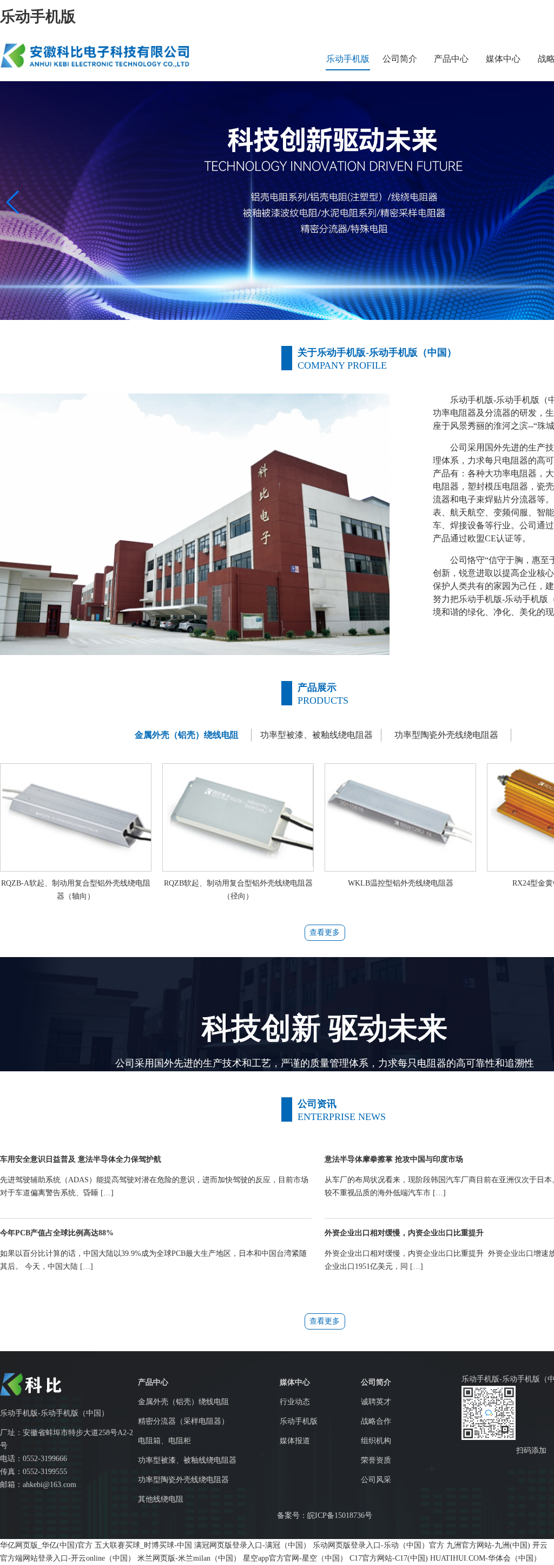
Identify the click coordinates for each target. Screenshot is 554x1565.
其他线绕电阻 (160, 1499)
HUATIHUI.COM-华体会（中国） (485, 1558)
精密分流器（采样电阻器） (183, 1421)
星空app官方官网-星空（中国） (295, 1558)
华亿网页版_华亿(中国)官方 (46, 1545)
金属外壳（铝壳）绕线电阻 (183, 1402)
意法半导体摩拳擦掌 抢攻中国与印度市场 (394, 1159)
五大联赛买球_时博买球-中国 (143, 1545)
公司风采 (376, 1480)
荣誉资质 (376, 1460)
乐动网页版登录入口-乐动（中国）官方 (378, 1545)
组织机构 (376, 1441)
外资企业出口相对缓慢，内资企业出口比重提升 (404, 1233)
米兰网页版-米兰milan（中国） (189, 1558)
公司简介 (399, 58)
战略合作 (376, 1421)
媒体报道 (295, 1441)
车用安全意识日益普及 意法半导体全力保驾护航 (80, 1159)
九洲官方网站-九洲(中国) (488, 1545)
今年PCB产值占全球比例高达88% (57, 1233)
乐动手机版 (38, 16)
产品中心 (451, 58)
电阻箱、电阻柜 (164, 1441)
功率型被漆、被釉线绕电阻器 (187, 1460)
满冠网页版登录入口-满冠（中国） (252, 1545)
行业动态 (295, 1402)
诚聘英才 (376, 1402)
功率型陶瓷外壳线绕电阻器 (183, 1480)
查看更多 (324, 932)
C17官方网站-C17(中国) (388, 1558)
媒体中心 (503, 58)
